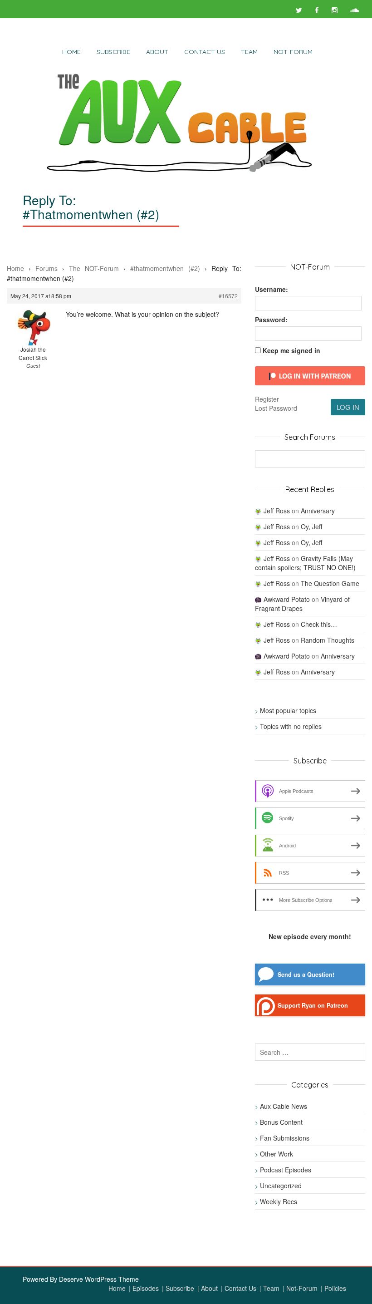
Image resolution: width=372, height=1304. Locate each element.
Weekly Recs (278, 1201)
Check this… (319, 624)
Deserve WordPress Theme (99, 1279)
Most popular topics (288, 710)
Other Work (276, 1153)
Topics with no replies (291, 726)
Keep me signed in (291, 350)
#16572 (228, 296)
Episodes (145, 1288)
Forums (46, 268)
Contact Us (204, 52)
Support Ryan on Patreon (313, 1005)
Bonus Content (281, 1122)
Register (267, 399)
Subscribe (113, 52)
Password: (271, 319)
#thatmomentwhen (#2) (165, 268)
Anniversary (318, 510)
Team (249, 52)
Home (71, 52)
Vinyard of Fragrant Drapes (302, 604)
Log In (348, 407)
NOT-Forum (293, 52)
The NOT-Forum (94, 268)
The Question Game (330, 583)
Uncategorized (281, 1185)
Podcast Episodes (285, 1169)
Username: (271, 289)
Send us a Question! (306, 974)
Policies (335, 1288)
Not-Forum (302, 1288)
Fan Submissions (284, 1137)
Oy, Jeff (311, 526)
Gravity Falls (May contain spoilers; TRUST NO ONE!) (305, 563)
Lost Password (276, 408)
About (157, 52)
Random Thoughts (327, 640)
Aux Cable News (283, 1106)
